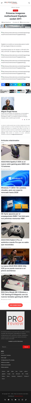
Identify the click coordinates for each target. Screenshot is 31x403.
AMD (8, 371)
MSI (23, 373)
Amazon (3, 371)
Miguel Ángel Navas (7, 22)
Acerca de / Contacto (6, 355)
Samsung (13, 376)
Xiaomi (3, 378)
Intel (13, 373)
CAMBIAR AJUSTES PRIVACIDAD (15, 341)
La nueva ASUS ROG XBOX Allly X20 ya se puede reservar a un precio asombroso (13, 268)
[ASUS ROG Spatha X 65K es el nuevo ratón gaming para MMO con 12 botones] (15, 159)
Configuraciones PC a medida (7, 360)
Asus (17, 371)
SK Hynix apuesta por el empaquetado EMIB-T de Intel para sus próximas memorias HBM (15, 216)
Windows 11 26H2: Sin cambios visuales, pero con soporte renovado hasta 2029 (13, 190)
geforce (26, 371)
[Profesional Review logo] (11, 3)
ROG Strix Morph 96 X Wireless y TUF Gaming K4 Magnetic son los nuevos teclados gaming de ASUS (14, 294)
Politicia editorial (4, 367)
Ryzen (8, 376)
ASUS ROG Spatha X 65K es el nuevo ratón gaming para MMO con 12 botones (15, 164)
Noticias (17, 7)
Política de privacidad (6, 364)
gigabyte (3, 373)
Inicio (13, 7)
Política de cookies (5, 362)
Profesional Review (18, 396)
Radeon (3, 376)
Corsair (21, 371)
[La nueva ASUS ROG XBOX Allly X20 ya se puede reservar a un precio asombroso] (15, 264)
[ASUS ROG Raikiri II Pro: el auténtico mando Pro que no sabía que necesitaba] (15, 238)
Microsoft (18, 373)
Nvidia (27, 373)
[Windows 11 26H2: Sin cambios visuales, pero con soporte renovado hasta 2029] (15, 185)
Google (8, 373)
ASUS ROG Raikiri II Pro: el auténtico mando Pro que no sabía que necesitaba (15, 242)
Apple (12, 371)
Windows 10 (19, 376)
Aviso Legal (3, 357)
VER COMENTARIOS (15, 305)
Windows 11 (26, 376)
